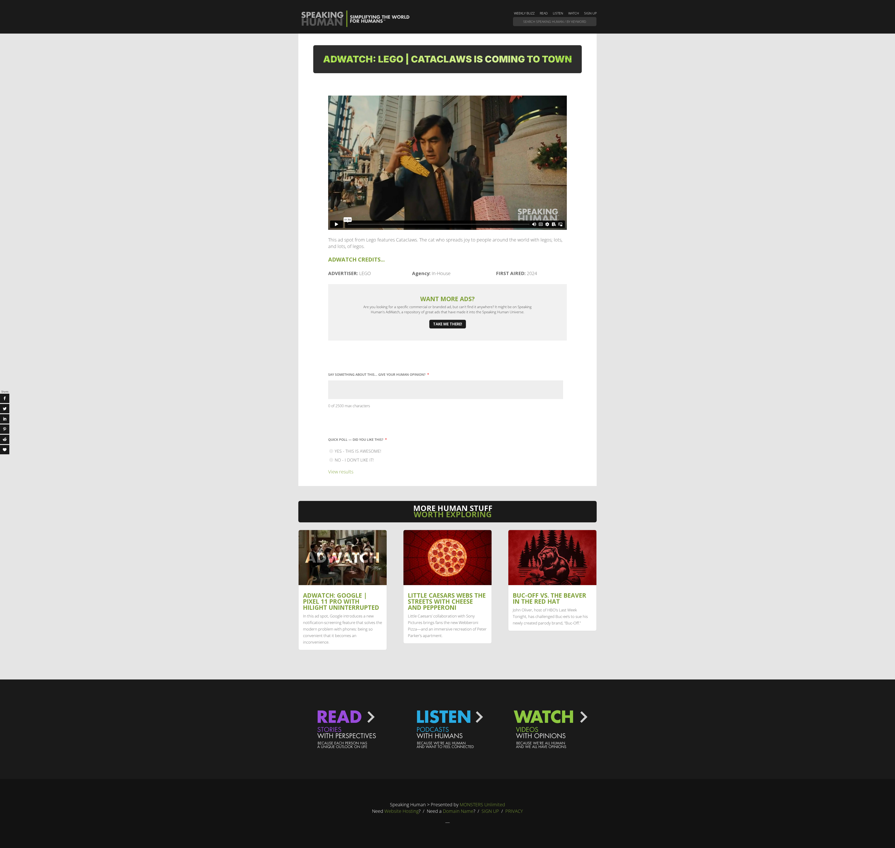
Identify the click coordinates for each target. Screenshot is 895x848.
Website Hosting (401, 811)
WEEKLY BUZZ (524, 13)
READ (544, 13)
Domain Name (458, 811)
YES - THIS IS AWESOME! (358, 451)
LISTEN (558, 13)
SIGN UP (590, 13)
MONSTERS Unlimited (482, 804)
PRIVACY (514, 811)
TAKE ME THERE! (447, 324)
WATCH (573, 13)
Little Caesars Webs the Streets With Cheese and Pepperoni (447, 601)
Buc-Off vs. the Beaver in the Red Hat (549, 598)
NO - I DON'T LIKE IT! (354, 460)
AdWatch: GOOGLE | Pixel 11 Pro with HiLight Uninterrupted (341, 601)
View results (340, 472)
